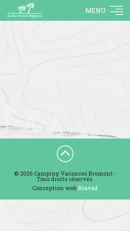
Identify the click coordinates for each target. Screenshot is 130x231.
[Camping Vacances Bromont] (24, 10)
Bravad (88, 188)
